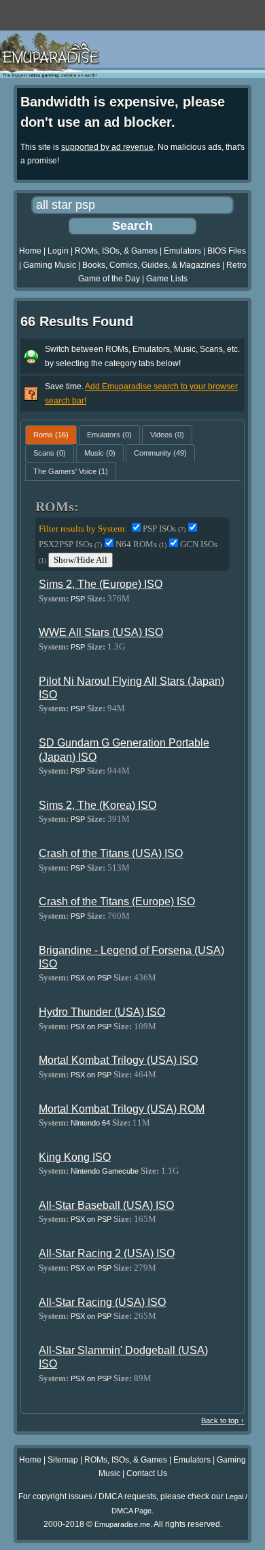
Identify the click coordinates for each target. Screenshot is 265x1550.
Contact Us (146, 1473)
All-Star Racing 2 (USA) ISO (107, 1253)
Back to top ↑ (223, 1420)
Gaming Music (49, 265)
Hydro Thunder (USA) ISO (102, 1012)
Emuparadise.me (122, 1524)
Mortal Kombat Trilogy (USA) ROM (122, 1109)
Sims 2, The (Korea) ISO (97, 805)
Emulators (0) (109, 435)
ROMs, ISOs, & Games (116, 251)
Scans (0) (49, 453)
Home (30, 251)
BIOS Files (226, 251)
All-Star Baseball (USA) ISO (106, 1205)
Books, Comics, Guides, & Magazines (151, 265)
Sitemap (63, 1460)
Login (58, 251)
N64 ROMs (141, 544)
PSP (78, 599)
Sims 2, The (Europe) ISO (100, 584)
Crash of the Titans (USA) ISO (111, 853)
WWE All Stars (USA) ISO (101, 632)
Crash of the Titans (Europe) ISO (117, 901)
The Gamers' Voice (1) (70, 471)
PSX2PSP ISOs (70, 544)
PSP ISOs (164, 528)
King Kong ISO (75, 1157)
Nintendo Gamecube (105, 1171)
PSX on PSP (91, 978)
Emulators (182, 251)
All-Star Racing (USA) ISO (102, 1302)
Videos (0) (167, 435)
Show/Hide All (80, 560)
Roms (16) (51, 435)
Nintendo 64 (90, 1123)
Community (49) (160, 453)
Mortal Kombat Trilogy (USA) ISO (118, 1060)
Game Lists (167, 278)
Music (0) (100, 453)
